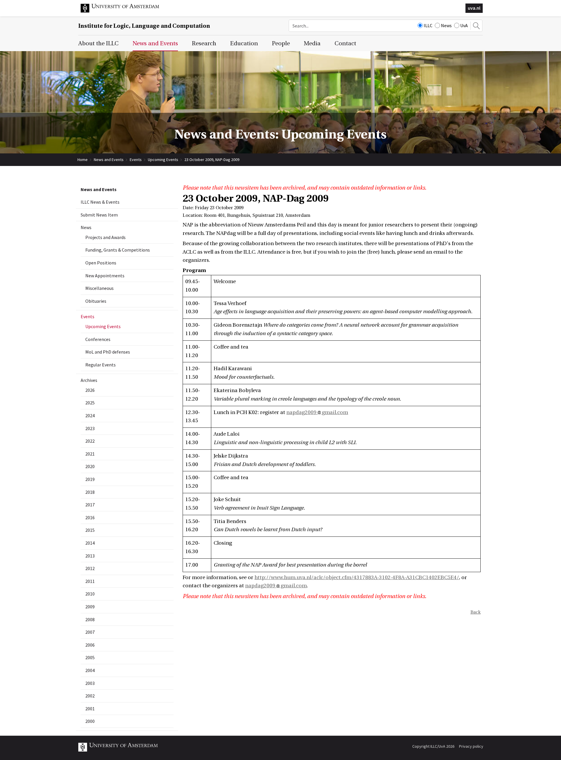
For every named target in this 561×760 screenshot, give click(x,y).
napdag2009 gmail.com (317, 412)
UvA (464, 25)
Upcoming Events (163, 159)
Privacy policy (471, 746)
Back (475, 612)
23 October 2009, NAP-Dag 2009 (211, 159)
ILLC (428, 25)
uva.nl (474, 8)
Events (136, 159)
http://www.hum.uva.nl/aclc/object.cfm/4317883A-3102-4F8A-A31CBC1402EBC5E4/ (356, 577)
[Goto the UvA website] (124, 11)
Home (82, 159)
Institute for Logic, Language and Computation (144, 25)
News (446, 25)
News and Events (109, 159)
